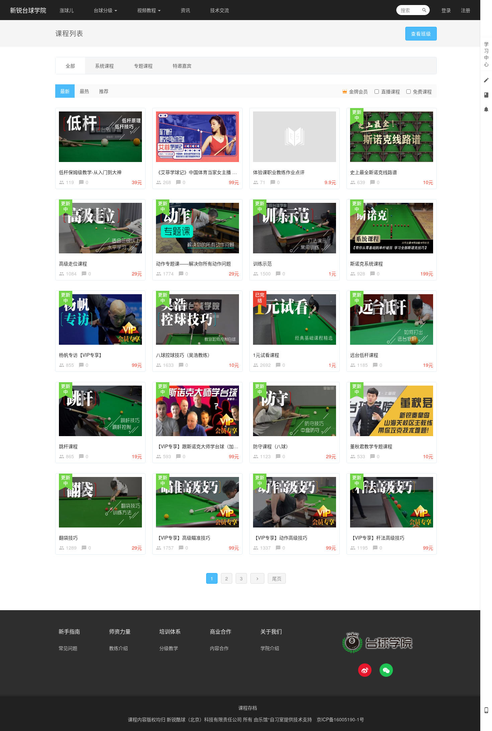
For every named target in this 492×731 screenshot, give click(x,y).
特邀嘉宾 (182, 65)
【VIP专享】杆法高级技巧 (377, 537)
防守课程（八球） (272, 446)
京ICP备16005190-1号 (340, 719)
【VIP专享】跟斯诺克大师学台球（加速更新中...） (208, 446)
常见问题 (68, 648)
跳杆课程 (68, 446)
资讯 (185, 10)
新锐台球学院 (28, 10)
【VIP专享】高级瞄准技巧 (183, 537)
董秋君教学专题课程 (371, 446)
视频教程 (147, 10)
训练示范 (262, 263)
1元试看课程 (266, 354)
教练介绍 (118, 648)
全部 (70, 65)
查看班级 (421, 33)
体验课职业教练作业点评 (279, 172)
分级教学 (168, 648)
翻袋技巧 (68, 537)
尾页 (276, 578)
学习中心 (486, 53)
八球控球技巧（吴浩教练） (184, 354)
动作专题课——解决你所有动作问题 (193, 263)
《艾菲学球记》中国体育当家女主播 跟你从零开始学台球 (215, 172)
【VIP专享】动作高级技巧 (280, 537)
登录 (446, 10)
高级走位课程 (73, 263)
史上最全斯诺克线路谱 (373, 172)
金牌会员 (358, 91)
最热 (84, 91)
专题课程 (143, 65)
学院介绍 (269, 648)
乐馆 (264, 719)
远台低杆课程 (364, 354)
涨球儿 (67, 10)
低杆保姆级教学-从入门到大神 (90, 172)
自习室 (277, 719)
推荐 (103, 91)
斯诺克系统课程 (366, 263)
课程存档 (247, 707)
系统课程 (104, 65)
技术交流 (219, 10)
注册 (465, 10)
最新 (65, 91)
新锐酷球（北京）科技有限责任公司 (205, 719)
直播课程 (390, 91)
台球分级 (104, 10)
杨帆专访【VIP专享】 (81, 354)
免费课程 (422, 91)
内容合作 (219, 648)
